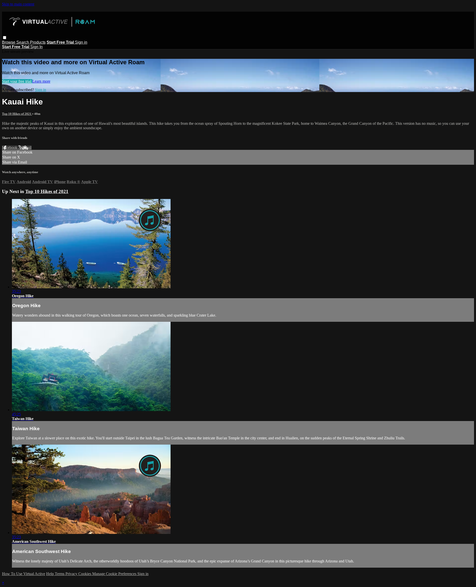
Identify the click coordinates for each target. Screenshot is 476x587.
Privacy (71, 574)
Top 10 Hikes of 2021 (17, 114)
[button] (4, 37)
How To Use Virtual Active (23, 574)
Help (50, 574)
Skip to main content (18, 4)
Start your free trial (17, 81)
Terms (60, 574)
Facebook (10, 147)
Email (26, 147)
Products (38, 42)
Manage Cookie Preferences (114, 574)
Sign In (36, 47)
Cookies (85, 574)
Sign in (81, 42)
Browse (9, 42)
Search (23, 42)
